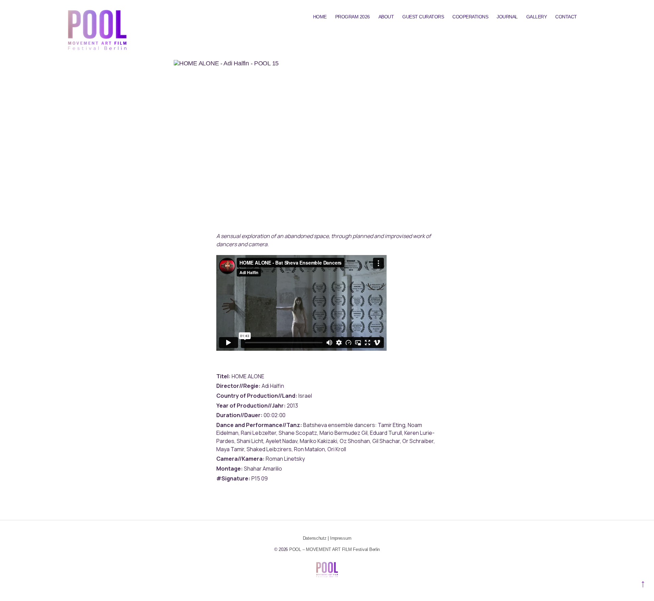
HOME (320, 16)
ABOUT (386, 16)
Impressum (341, 538)
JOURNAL (507, 16)
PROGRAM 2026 (352, 16)
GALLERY (536, 16)
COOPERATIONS (470, 16)
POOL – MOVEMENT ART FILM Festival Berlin (334, 549)
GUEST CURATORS (423, 16)
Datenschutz (315, 538)
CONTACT (566, 16)
